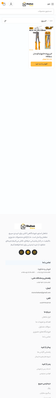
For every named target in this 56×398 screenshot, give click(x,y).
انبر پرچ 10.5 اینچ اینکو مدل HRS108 (42, 55)
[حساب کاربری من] (11, 4)
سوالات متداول (45, 327)
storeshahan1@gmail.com (41, 292)
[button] (41, 64)
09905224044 (28, 272)
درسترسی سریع (44, 383)
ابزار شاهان (46, 317)
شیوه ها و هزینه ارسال (43, 356)
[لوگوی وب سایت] (28, 4)
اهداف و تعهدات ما (43, 322)
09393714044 (44, 282)
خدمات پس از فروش (44, 369)
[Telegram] (28, 252)
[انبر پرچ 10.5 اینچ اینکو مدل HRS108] (41, 38)
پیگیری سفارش (45, 393)
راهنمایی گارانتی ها (44, 352)
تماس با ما (46, 337)
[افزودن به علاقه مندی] (31, 28)
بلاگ (49, 388)
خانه (51, 21)
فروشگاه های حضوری (42, 332)
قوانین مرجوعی (45, 373)
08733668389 (45, 302)
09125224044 (44, 272)
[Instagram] (34, 252)
